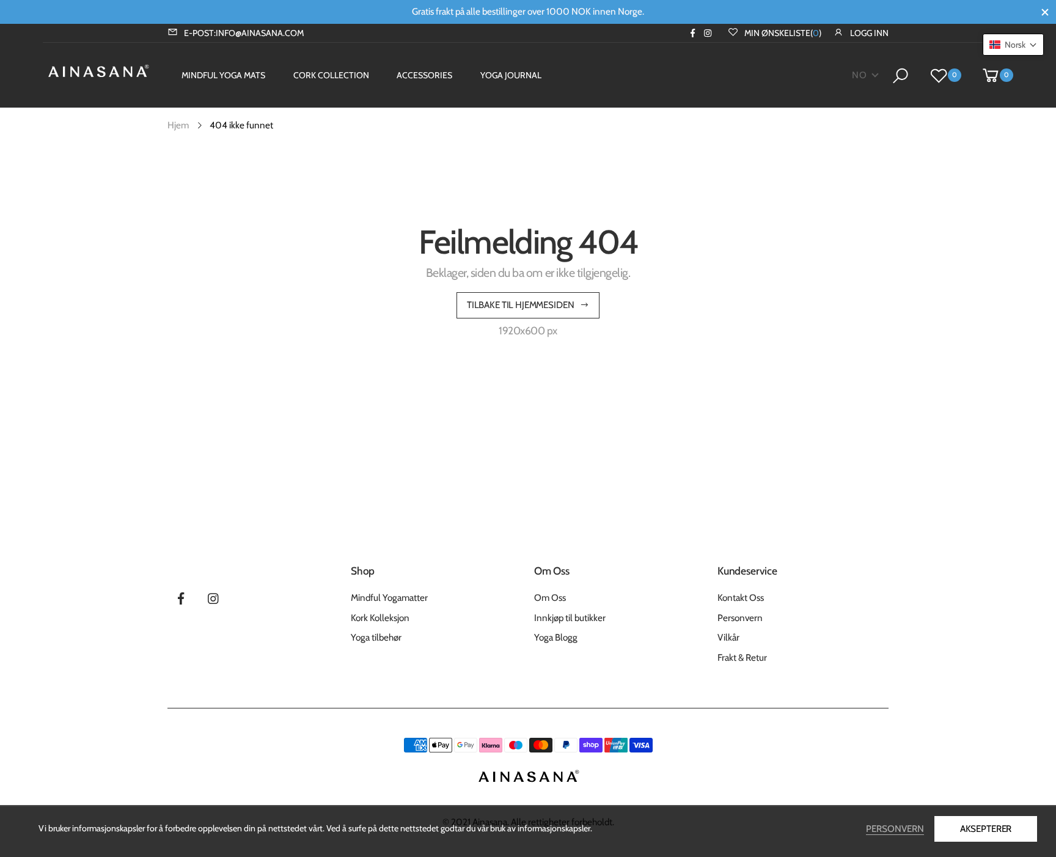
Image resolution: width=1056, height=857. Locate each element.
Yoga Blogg (556, 637)
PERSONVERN (895, 828)
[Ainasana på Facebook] (692, 33)
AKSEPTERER (985, 828)
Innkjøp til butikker (570, 617)
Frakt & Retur (742, 657)
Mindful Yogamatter (389, 597)
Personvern (740, 617)
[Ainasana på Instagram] (708, 33)
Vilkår (728, 637)
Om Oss (550, 597)
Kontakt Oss (740, 597)
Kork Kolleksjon (380, 617)
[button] (1013, 44)
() (782, 33)
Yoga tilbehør (376, 637)
